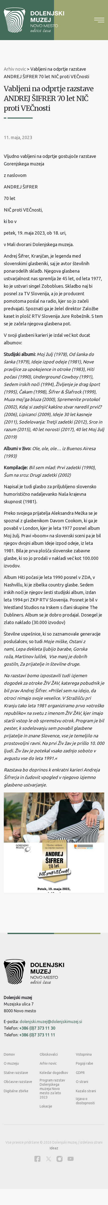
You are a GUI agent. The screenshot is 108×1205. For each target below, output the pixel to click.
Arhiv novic (48, 1063)
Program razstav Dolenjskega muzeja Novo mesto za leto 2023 (52, 1088)
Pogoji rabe (84, 1063)
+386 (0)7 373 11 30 (37, 1028)
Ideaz (54, 1148)
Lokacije (46, 1106)
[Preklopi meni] (99, 20)
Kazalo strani (86, 1091)
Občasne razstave (18, 1082)
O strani (82, 1082)
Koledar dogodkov (54, 1073)
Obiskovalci (49, 1054)
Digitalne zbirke (16, 1091)
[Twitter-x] (48, 1158)
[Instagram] (60, 1158)
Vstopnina (84, 1054)
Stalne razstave (16, 1073)
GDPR (80, 1073)
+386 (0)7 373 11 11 (37, 1035)
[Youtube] (71, 1158)
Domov (9, 1054)
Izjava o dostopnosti (85, 1101)
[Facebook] (37, 1158)
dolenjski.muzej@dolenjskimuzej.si (51, 1021)
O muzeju (11, 1063)
